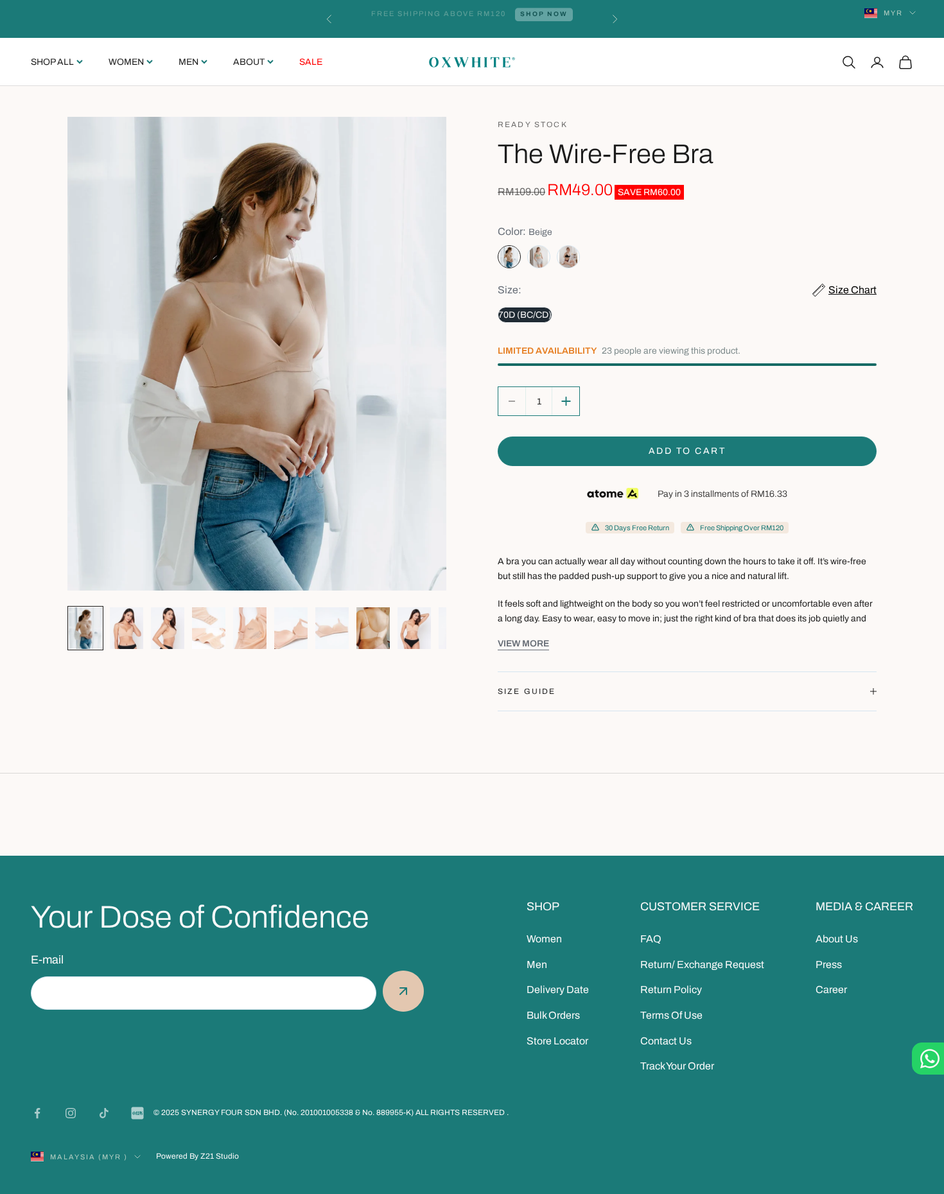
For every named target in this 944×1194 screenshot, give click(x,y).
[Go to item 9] (414, 628)
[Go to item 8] (373, 628)
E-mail (47, 959)
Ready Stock (533, 124)
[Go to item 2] (126, 628)
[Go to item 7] (332, 628)
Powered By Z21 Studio (197, 1156)
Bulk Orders (553, 1015)
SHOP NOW (539, 19)
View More (523, 643)
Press (829, 964)
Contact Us (666, 1040)
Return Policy (671, 989)
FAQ (650, 938)
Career (831, 989)
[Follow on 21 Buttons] (137, 1113)
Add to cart (687, 451)
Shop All (52, 62)
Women (126, 62)
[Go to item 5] (250, 628)
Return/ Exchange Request (702, 964)
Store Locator (557, 1040)
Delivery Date (558, 989)
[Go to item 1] (85, 628)
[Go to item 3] (168, 628)
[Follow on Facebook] (37, 1113)
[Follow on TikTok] (104, 1113)
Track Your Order (677, 1065)
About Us (837, 938)
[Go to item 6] (291, 628)
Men (188, 62)
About (249, 62)
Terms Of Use (671, 1015)
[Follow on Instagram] (70, 1113)
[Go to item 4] (209, 628)
